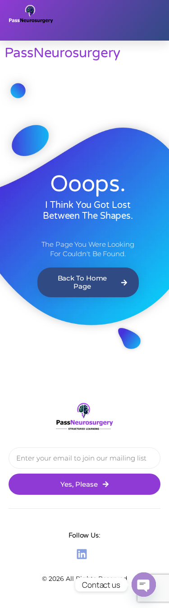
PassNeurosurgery (62, 53)
